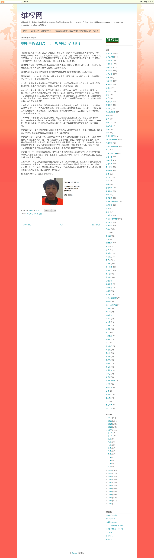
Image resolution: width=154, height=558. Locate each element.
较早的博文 (96, 225)
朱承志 (108, 374)
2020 (110, 473)
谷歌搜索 (109, 539)
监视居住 (109, 284)
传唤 (107, 129)
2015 (110, 488)
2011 (110, 501)
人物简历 (109, 394)
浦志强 (108, 322)
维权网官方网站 (111, 515)
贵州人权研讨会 (111, 305)
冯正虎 (108, 260)
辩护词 (108, 312)
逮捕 (107, 184)
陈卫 (107, 343)
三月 (109, 460)
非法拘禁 (109, 188)
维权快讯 (109, 67)
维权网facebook (111, 522)
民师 (107, 239)
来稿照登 (109, 288)
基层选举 (109, 91)
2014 (110, 491)
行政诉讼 (109, 71)
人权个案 (109, 122)
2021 (110, 470)
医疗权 (108, 363)
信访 (107, 98)
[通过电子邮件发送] (46, 210)
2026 (110, 418)
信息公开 (109, 222)
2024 (110, 424)
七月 (109, 448)
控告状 (108, 177)
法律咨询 (109, 281)
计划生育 (109, 336)
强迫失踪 (109, 126)
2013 (110, 494)
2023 (110, 427)
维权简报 (109, 60)
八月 (109, 445)
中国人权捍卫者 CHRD (114, 526)
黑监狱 (108, 108)
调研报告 (109, 267)
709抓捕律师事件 (112, 139)
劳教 (107, 195)
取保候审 (109, 191)
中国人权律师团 (111, 298)
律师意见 (109, 270)
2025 (110, 421)
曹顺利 (108, 277)
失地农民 (109, 205)
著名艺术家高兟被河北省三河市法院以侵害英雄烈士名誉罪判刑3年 (76, 31)
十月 (109, 439)
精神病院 (109, 226)
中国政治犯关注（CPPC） (115, 529)
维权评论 (109, 160)
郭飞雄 (108, 253)
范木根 (108, 353)
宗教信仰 (109, 143)
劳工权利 (109, 167)
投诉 (107, 95)
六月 (109, 451)
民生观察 (109, 532)
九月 (109, 442)
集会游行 (109, 346)
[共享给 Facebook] (52, 210)
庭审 (107, 119)
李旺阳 (108, 308)
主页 (61, 225)
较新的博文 (27, 225)
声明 (107, 150)
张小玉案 (109, 408)
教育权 (108, 350)
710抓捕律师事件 (112, 219)
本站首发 (30, 214)
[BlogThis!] (48, 210)
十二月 (110, 433)
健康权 (108, 294)
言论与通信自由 (111, 153)
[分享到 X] (50, 210)
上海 (107, 174)
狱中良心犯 (38, 214)
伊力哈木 (109, 405)
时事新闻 (109, 315)
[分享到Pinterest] (55, 210)
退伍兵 (108, 367)
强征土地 (109, 157)
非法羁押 (109, 198)
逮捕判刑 (109, 105)
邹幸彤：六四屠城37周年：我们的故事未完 (37, 31)
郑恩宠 (108, 356)
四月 (109, 457)
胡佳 (107, 391)
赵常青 (108, 384)
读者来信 (109, 164)
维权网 (32, 16)
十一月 (110, 436)
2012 (110, 498)
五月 (109, 454)
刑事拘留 (109, 84)
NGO (107, 332)
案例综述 (109, 387)
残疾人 (108, 229)
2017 (110, 482)
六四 (107, 181)
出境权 (108, 257)
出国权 (108, 325)
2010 (110, 504)
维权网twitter (110, 519)
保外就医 (109, 370)
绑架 (107, 212)
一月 (109, 466)
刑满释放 (109, 171)
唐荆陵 (108, 301)
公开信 (108, 88)
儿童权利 (109, 215)
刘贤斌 (108, 377)
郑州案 (108, 274)
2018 (110, 479)
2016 (110, 485)
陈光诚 (108, 236)
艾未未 (108, 360)
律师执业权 (110, 136)
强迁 (107, 78)
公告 (107, 246)
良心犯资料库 (110, 112)
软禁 (107, 133)
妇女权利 (109, 243)
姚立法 (108, 319)
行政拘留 (109, 81)
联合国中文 (110, 536)
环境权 (108, 263)
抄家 (107, 250)
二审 (107, 232)
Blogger (74, 553)
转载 (107, 208)
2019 (110, 476)
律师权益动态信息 (112, 201)
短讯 (107, 401)
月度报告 (109, 102)
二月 (109, 463)
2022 (110, 430)
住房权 (108, 398)
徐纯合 (108, 339)
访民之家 (109, 74)
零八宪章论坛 (110, 381)
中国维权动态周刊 (112, 146)
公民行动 (109, 64)
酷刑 (107, 115)
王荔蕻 (108, 329)
